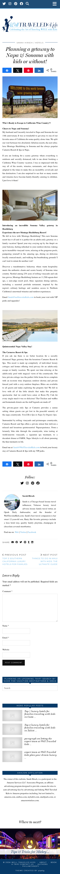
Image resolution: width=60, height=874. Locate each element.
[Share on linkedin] (32, 542)
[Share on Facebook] (17, 542)
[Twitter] (4, 4)
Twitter (23, 532)
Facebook (32, 532)
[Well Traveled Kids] (30, 22)
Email (5, 637)
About (43, 862)
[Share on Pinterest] (25, 542)
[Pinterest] (15, 4)
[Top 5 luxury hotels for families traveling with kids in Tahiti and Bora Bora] (12, 729)
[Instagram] (10, 4)
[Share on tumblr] (28, 542)
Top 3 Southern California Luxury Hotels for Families (14, 559)
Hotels (39, 43)
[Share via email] (13, 542)
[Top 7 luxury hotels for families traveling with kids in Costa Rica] (12, 715)
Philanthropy (30, 866)
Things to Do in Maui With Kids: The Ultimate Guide (45, 559)
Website (5, 649)
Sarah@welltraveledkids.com (20, 297)
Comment (7, 591)
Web (17, 532)
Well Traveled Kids (24, 862)
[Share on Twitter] (21, 542)
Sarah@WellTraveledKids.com (26, 447)
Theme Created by (30, 870)
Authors (43, 864)
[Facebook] (21, 4)
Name (5, 625)
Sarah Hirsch (25, 43)
